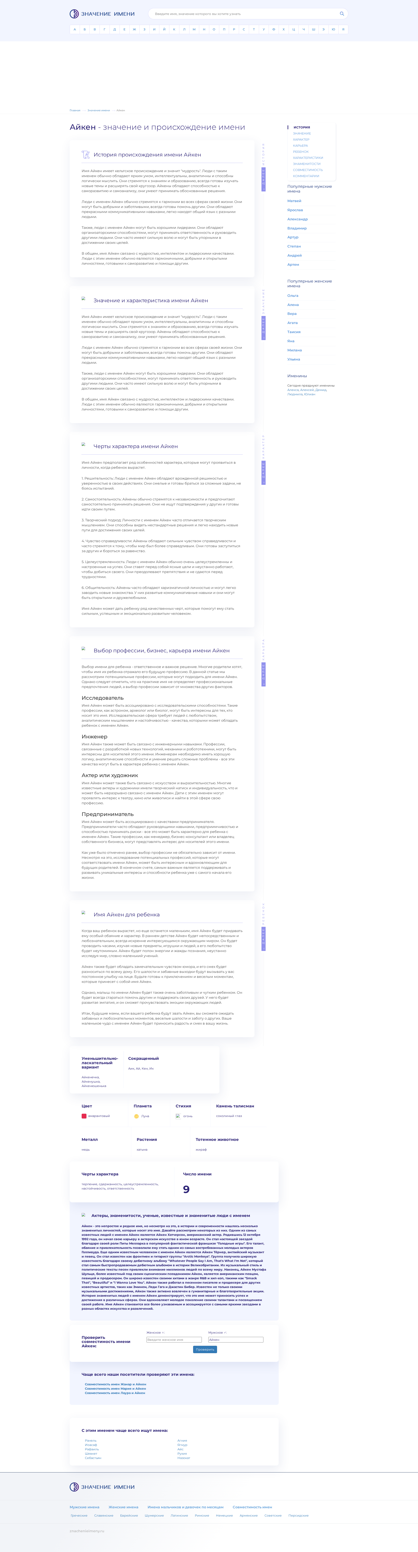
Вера (292, 314)
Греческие (79, 1515)
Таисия (294, 332)
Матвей (294, 201)
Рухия (182, 1454)
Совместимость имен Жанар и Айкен (115, 1384)
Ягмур (182, 1445)
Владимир (297, 228)
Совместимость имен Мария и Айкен (115, 1389)
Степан (294, 246)
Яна (291, 341)
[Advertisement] (209, 75)
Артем (293, 265)
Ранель (90, 1440)
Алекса (293, 390)
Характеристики (308, 158)
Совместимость (308, 170)
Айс (180, 1449)
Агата (292, 323)
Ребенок (263, 926)
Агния (182, 1440)
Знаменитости (307, 164)
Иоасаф (91, 1445)
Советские (273, 1515)
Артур (292, 237)
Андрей (294, 255)
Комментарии (306, 176)
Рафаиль (92, 1449)
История (263, 166)
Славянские (103, 1515)
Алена (293, 305)
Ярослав (295, 210)
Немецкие (224, 1515)
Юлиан (309, 394)
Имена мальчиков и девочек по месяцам (186, 1507)
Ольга (292, 296)
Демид (320, 390)
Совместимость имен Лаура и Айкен (115, 1393)
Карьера (263, 661)
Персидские (298, 1515)
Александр (297, 219)
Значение (263, 313)
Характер (263, 459)
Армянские (249, 1515)
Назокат (183, 1458)
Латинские (179, 1515)
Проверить (205, 1349)
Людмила (295, 394)
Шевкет (91, 1454)
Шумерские (154, 1515)
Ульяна (293, 359)
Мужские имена (84, 1507)
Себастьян (93, 1458)
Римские (202, 1515)
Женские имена (123, 1507)
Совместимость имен (252, 1507)
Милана (294, 350)
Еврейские (129, 1515)
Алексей (307, 390)
